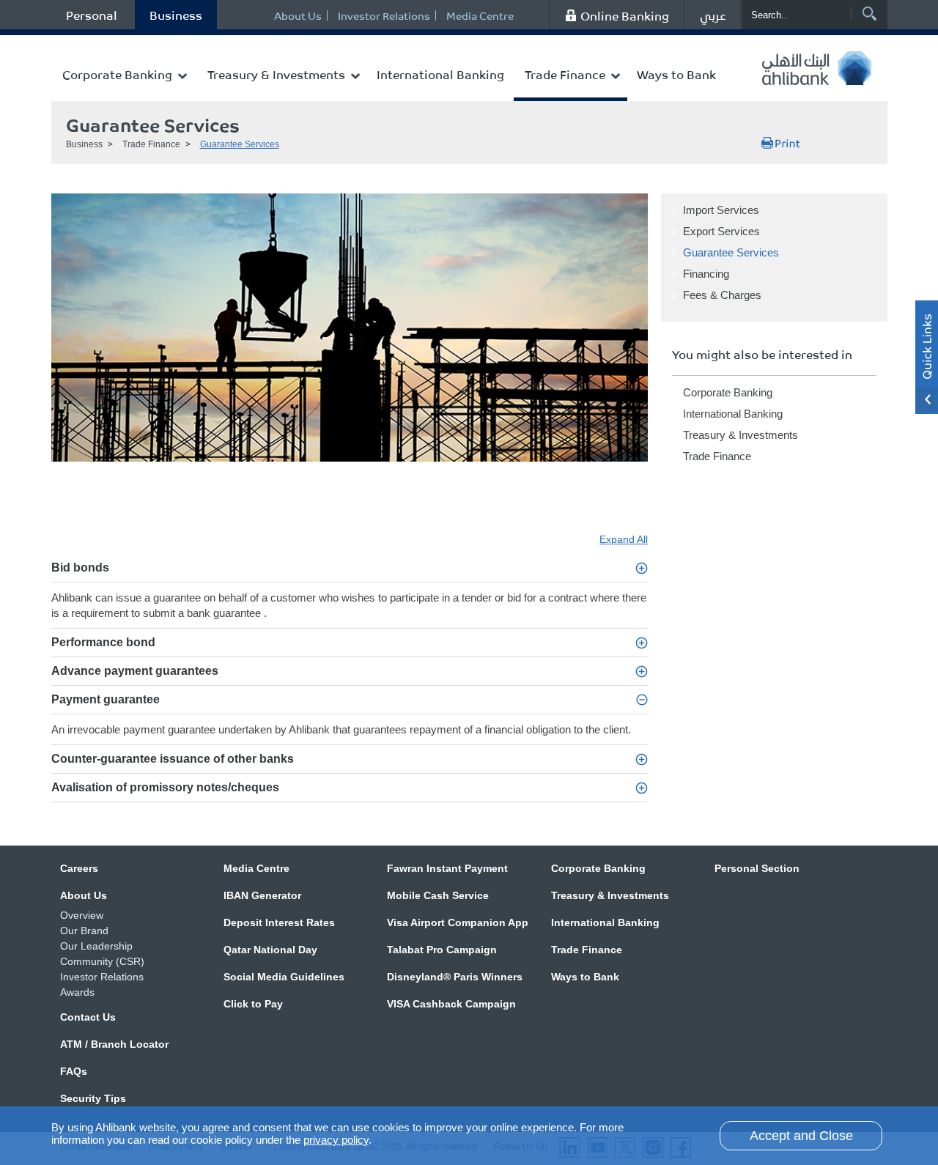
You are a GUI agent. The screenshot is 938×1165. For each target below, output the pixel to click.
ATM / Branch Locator (114, 1044)
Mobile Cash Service (438, 895)
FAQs (73, 1071)
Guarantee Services (239, 144)
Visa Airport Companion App (457, 922)
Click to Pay (253, 1004)
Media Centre (480, 15)
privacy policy (336, 1139)
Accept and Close (801, 1135)
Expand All (623, 539)
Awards (77, 992)
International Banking (440, 74)
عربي (713, 14)
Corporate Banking (117, 74)
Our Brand (84, 930)
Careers (79, 868)
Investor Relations (384, 15)
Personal (91, 14)
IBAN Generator (262, 895)
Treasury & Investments (276, 74)
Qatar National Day (270, 949)
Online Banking (624, 15)
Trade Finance (565, 74)
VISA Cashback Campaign (451, 1004)
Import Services (721, 209)
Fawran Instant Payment (447, 868)
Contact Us (88, 1017)
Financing (706, 273)
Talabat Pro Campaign (442, 949)
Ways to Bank (676, 74)
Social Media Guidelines (284, 977)
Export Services (721, 231)
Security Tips (93, 1098)
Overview (81, 915)
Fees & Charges (722, 294)
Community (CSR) (102, 961)
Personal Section (756, 868)
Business (175, 14)
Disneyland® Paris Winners (454, 977)
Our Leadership (96, 946)
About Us (298, 15)
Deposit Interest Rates (279, 922)
